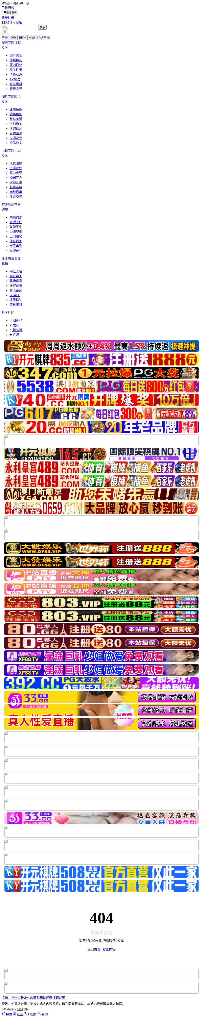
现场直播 (16, 281)
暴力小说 (16, 173)
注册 (11, 17)
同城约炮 (16, 217)
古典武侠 (16, 168)
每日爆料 (16, 304)
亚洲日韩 (16, 65)
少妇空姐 (16, 231)
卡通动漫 (16, 74)
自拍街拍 (16, 123)
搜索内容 (109, 949)
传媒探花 (16, 60)
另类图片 (16, 133)
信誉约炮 (16, 241)
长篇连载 (16, 187)
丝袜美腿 (16, 119)
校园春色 (16, 177)
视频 (13, 37)
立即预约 (16, 250)
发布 (15, 325)
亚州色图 (16, 109)
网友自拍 (16, 276)
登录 (5, 17)
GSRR (20, 1009)
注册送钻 (16, 300)
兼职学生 (16, 227)
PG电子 (15, 295)
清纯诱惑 (16, 128)
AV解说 (15, 79)
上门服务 (16, 236)
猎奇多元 (16, 88)
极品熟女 (16, 142)
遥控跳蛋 (16, 285)
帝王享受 (16, 246)
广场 (15, 334)
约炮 (40, 37)
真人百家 (16, 290)
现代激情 (16, 163)
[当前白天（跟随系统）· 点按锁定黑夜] (5, 32)
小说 (32, 37)
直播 (46, 37)
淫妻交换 (16, 196)
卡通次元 (16, 138)
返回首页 (94, 949)
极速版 (17, 330)
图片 (22, 37)
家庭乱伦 (16, 182)
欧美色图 (16, 114)
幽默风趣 (16, 192)
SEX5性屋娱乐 (12, 22)
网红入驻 (16, 271)
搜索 (42, 27)
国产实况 (16, 55)
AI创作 (17, 320)
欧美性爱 (16, 69)
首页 (5, 37)
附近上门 (16, 222)
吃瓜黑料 (16, 84)
